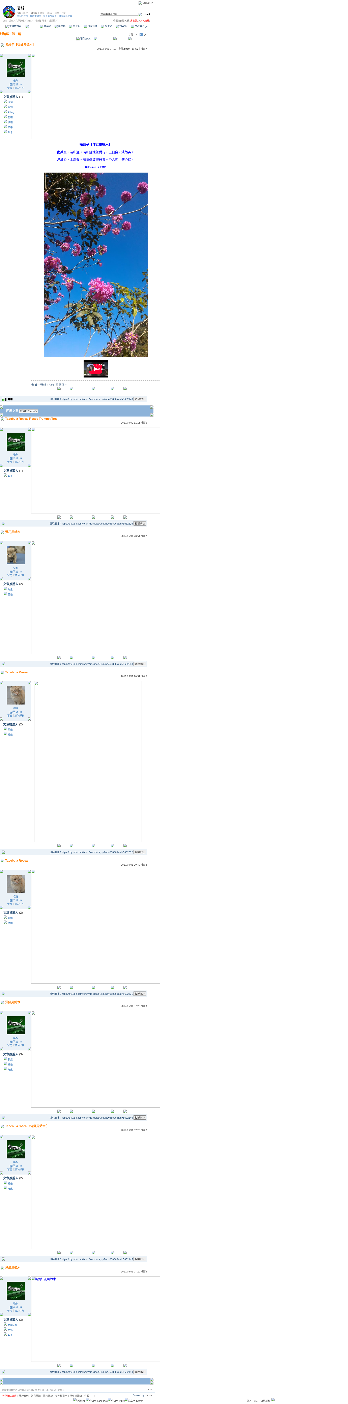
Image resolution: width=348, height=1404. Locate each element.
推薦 (144, 48)
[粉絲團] (75, 1399)
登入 (249, 1401)
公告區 (108, 26)
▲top (150, 1389)
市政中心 (140, 26)
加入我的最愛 (50, 16)
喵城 (20, 8)
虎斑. (64, 13)
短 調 (16, 34)
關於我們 (24, 1396)
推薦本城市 (35, 16)
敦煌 (10, 102)
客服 (86, 1396)
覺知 (10, 107)
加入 (256, 1401)
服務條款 (48, 1396)
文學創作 (20, 21)
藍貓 (42, 13)
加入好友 (19, 88)
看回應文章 (85, 38)
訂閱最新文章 (65, 16)
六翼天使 (13, 1325)
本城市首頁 (15, 26)
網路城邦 (148, 2)
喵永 (25, 13)
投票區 (62, 26)
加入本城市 (22, 16)
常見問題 (36, 1396)
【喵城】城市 (40, 21)
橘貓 (49, 13)
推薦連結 (92, 26)
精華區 (47, 26)
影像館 (76, 26)
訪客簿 (123, 26)
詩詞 (29, 21)
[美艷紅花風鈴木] (95, 1360)
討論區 (33, 26)
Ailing (11, 112)
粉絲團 (81, 1401)
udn (5, 21)
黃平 (10, 127)
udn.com (149, 1395)
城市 (11, 21)
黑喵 (57, 13)
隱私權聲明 (76, 1396)
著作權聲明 (61, 1396)
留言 (9, 88)
